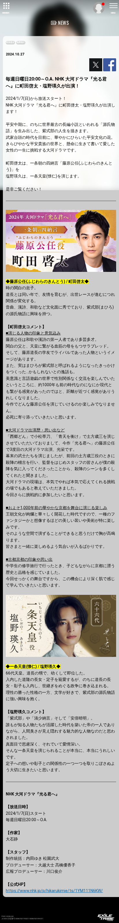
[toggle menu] (113, 6)
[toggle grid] (6, 6)
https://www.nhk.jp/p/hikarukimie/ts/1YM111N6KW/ (54, 890)
